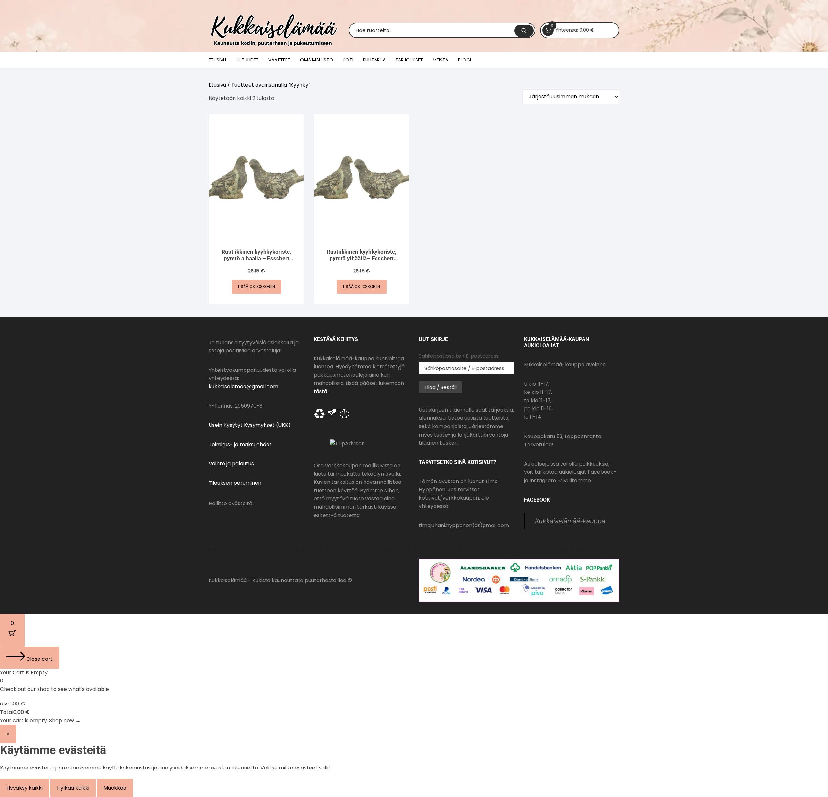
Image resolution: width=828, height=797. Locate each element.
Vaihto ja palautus (231, 463)
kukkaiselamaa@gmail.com (243, 386)
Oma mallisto (316, 60)
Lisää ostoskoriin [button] (256, 286)
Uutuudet (247, 60)
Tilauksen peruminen (235, 483)
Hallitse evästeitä (230, 503)
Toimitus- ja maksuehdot (240, 444)
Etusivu (217, 60)
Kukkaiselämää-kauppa (570, 521)
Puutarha (374, 60)
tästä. (321, 391)
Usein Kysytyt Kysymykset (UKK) (250, 425)
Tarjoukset (409, 60)
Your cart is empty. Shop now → (40, 720)
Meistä (440, 60)
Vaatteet (279, 60)
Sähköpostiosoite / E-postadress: (459, 355)
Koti (348, 60)
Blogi (464, 60)
